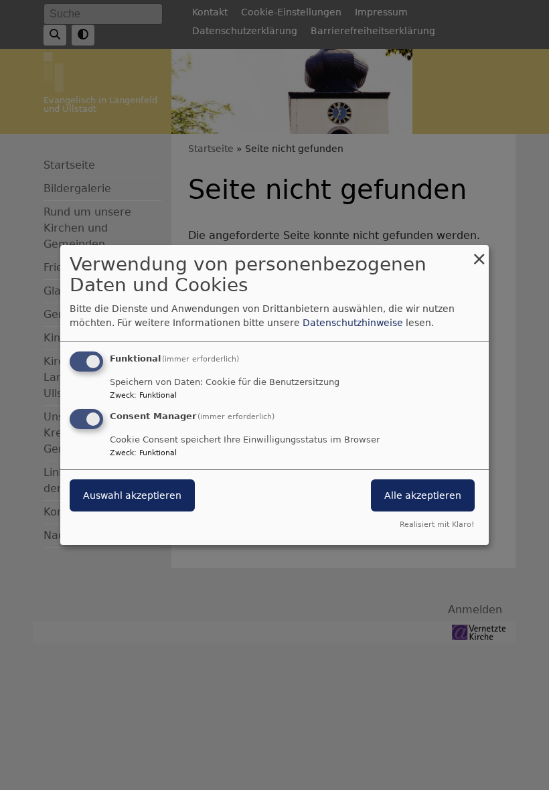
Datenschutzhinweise (353, 322)
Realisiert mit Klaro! (437, 524)
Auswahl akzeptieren (132, 495)
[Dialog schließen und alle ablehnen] (479, 253)
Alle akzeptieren (422, 495)
